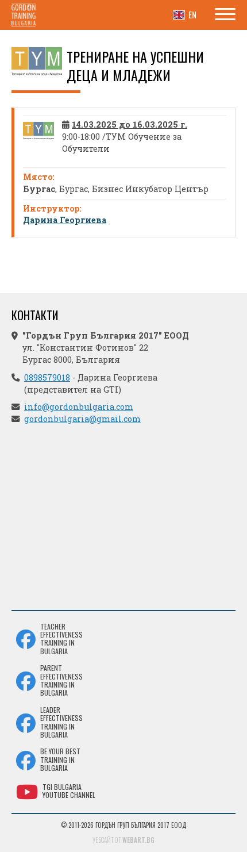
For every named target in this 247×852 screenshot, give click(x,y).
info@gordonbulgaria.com (78, 406)
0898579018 (47, 377)
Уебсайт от (123, 840)
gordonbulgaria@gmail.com (82, 418)
